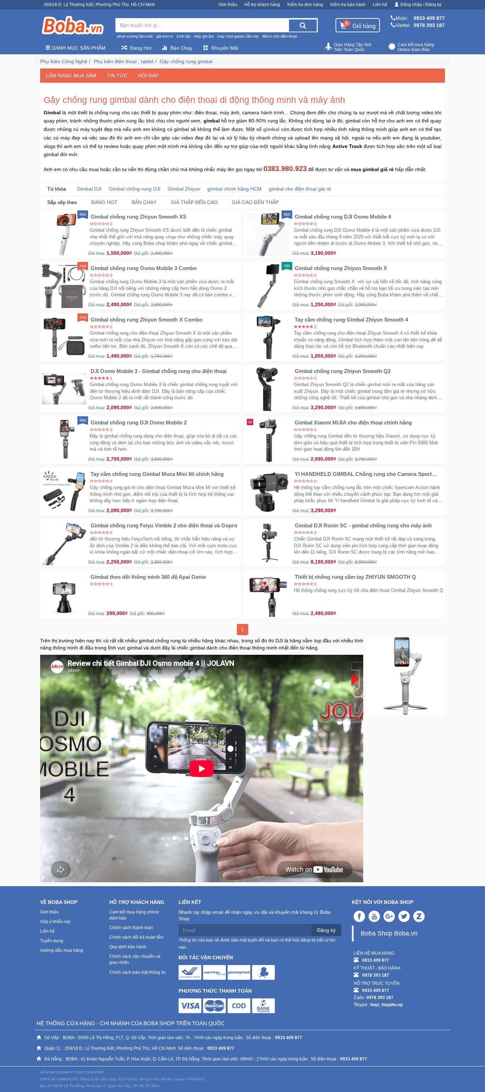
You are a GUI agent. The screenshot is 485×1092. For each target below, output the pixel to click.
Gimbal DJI (89, 189)
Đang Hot (140, 48)
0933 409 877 (429, 18)
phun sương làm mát (135, 36)
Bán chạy (144, 202)
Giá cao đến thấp (255, 202)
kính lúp (183, 36)
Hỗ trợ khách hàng (262, 4)
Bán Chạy (181, 48)
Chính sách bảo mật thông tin (137, 972)
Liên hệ (380, 4)
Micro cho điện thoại (279, 36)
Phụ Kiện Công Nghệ (63, 61)
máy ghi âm (204, 36)
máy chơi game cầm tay (238, 36)
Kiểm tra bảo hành (348, 4)
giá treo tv (164, 36)
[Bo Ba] (72, 25)
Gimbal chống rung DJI (134, 189)
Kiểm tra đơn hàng (305, 4)
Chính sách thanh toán (131, 927)
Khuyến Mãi (225, 48)
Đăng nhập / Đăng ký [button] (420, 4)
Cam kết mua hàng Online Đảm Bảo (416, 47)
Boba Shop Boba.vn (389, 933)
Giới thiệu (227, 4)
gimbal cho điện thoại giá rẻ (300, 189)
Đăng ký (326, 930)
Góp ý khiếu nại (55, 921)
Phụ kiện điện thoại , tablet (123, 61)
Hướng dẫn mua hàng (61, 950)
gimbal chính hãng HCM (234, 189)
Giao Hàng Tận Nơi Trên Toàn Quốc (352, 47)
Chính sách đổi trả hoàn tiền (136, 937)
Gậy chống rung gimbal (186, 61)
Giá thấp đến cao (194, 202)
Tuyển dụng (51, 940)
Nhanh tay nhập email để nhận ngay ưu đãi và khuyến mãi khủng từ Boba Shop (255, 916)
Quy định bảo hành (127, 946)
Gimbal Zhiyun (184, 189)
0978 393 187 (429, 25)
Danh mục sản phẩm (77, 48)
